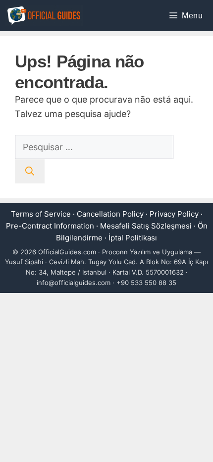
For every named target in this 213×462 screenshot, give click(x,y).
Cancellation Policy (110, 214)
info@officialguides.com (73, 283)
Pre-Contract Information (50, 226)
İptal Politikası (132, 237)
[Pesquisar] (30, 171)
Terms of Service (41, 214)
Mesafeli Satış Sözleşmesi (146, 226)
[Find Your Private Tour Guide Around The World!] (44, 15)
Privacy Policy (174, 214)
